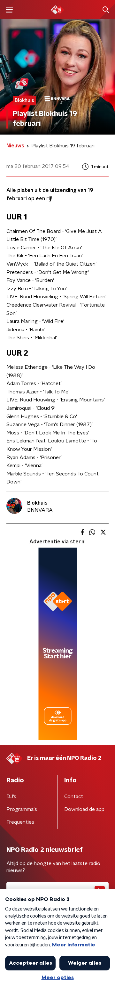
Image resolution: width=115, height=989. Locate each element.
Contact (73, 796)
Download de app (84, 809)
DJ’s (11, 796)
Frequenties (20, 822)
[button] (9, 10)
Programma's (21, 809)
